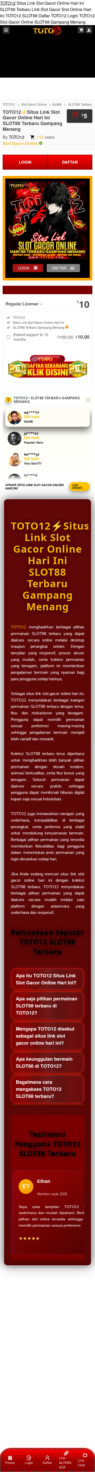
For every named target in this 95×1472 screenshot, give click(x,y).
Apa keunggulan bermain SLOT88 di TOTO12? (44, 1062)
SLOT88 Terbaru (15, 9)
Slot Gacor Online (16, 22)
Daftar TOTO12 (52, 16)
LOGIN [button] (23, 268)
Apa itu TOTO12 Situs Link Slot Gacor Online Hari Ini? (46, 979)
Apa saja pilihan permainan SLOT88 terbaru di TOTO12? (46, 1005)
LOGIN (25, 162)
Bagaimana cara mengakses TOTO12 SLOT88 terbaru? (38, 1089)
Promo (10, 1463)
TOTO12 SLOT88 (21, 16)
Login (29, 1463)
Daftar (47, 1463)
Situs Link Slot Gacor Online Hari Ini (50, 3)
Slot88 (56, 104)
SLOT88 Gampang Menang (60, 22)
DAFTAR (70, 162)
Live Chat (81, 1462)
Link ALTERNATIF (65, 1462)
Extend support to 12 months (51, 337)
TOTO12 (8, 3)
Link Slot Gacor (46, 9)
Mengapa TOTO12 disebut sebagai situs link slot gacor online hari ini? (45, 1035)
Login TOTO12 (81, 16)
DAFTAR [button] (59, 268)
